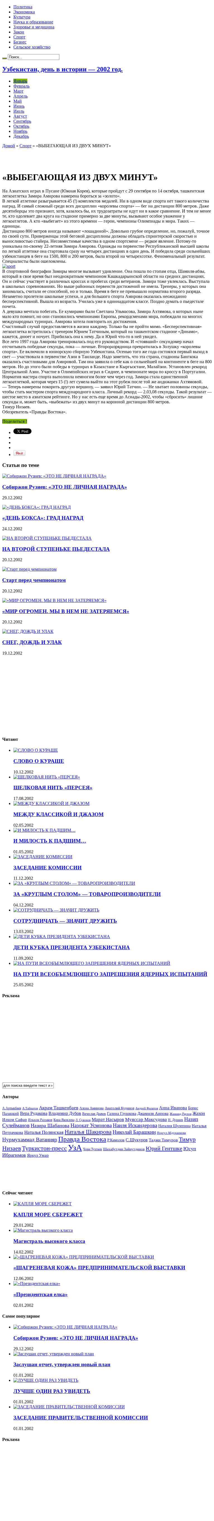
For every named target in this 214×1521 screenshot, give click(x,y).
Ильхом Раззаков (40, 1120)
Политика (22, 6)
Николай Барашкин (134, 1132)
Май (17, 101)
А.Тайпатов (30, 1108)
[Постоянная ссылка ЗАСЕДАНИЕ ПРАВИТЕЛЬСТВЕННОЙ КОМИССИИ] (69, 1406)
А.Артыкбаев (11, 1108)
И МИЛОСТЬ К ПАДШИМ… (49, 841)
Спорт (19, 37)
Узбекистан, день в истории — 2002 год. (62, 69)
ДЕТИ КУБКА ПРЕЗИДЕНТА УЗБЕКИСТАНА (71, 947)
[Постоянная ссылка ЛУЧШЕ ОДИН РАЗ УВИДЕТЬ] (45, 1380)
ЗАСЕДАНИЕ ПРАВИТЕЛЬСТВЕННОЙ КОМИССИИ (80, 1418)
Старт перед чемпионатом (34, 580)
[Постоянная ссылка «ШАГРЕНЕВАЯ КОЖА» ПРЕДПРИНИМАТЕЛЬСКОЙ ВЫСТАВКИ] (83, 1257)
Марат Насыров (108, 1119)
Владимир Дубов (64, 1113)
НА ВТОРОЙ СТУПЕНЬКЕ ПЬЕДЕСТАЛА (56, 549)
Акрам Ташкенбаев (58, 1107)
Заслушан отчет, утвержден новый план (61, 1364)
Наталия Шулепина (174, 1126)
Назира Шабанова (50, 1125)
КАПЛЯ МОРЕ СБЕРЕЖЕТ (48, 1215)
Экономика (24, 11)
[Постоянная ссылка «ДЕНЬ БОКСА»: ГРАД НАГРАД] (36, 507)
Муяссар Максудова (146, 1119)
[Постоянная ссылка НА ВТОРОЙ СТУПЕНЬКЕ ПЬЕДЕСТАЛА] (47, 538)
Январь (20, 81)
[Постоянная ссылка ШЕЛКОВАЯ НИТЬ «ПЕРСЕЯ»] (46, 777)
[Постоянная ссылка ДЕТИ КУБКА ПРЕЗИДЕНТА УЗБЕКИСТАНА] (61, 936)
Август (20, 116)
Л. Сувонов (83, 1120)
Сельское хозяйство (31, 47)
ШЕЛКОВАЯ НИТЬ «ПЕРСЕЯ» (53, 787)
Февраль (21, 86)
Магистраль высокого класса (49, 1241)
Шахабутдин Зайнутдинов (124, 1149)
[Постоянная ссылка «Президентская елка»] (36, 1283)
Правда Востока (82, 1139)
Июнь (19, 106)
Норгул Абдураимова (171, 1132)
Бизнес (19, 42)
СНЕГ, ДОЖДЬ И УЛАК (32, 642)
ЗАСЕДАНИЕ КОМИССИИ (47, 868)
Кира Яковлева (64, 1120)
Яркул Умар (38, 1155)
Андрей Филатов (146, 1108)
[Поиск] (4, 58)
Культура (21, 17)
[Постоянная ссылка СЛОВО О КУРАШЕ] (35, 750)
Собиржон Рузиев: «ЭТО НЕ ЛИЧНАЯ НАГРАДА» (64, 487)
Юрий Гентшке (164, 1148)
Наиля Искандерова (135, 1125)
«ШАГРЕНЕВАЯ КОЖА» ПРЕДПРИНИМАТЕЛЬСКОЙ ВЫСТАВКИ (99, 1268)
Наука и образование (33, 22)
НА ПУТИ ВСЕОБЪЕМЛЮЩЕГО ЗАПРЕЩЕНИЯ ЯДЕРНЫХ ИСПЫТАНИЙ (110, 974)
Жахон (199, 1113)
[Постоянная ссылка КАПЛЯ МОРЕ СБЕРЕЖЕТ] (42, 1203)
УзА (75, 1147)
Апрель (20, 96)
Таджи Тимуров (163, 1139)
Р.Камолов (116, 1140)
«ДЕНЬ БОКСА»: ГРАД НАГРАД (42, 518)
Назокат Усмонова (91, 1125)
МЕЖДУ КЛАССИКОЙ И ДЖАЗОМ (58, 814)
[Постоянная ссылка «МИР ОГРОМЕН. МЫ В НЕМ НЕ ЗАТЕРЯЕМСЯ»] (54, 600)
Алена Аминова (91, 1108)
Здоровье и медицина (33, 27)
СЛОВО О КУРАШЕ (38, 761)
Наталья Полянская (44, 1132)
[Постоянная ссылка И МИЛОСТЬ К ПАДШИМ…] (44, 830)
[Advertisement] (67, 156)
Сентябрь (22, 121)
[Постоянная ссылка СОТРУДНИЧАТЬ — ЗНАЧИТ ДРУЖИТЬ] (56, 910)
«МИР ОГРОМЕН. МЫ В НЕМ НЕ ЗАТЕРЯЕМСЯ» (65, 611)
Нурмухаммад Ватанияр (29, 1139)
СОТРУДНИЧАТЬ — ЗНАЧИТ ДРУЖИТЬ (65, 921)
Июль (18, 111)
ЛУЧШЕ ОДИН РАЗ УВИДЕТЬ (51, 1391)
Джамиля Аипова (153, 1113)
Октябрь (21, 126)
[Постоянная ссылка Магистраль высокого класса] (43, 1230)
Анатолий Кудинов (119, 1108)
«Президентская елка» (40, 1294)
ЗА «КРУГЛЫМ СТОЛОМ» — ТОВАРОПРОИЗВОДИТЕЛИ (87, 894)
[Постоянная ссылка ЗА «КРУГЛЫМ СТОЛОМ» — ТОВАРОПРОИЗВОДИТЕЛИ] (74, 883)
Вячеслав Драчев (94, 1114)
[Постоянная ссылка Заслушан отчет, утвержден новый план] (53, 1353)
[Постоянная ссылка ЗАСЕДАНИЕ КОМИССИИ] (42, 856)
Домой (8, 145)
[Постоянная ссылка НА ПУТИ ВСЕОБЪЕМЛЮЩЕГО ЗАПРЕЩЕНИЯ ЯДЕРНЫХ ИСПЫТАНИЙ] (91, 963)
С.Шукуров (137, 1139)
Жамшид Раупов (180, 1113)
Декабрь (21, 136)
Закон (18, 32)
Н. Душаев (175, 1120)
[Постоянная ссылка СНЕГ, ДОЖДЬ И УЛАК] (28, 631)
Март (18, 91)
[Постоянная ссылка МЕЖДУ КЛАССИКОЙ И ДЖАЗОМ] (51, 803)
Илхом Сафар (14, 1119)
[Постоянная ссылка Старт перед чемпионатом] (29, 569)
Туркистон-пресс (44, 1148)
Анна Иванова (173, 1107)
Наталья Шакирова (88, 1132)
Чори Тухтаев (92, 1149)
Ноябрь (20, 131)
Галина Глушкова (121, 1114)
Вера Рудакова (33, 1113)
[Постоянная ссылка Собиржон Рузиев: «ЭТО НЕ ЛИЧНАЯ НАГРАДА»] (54, 476)
